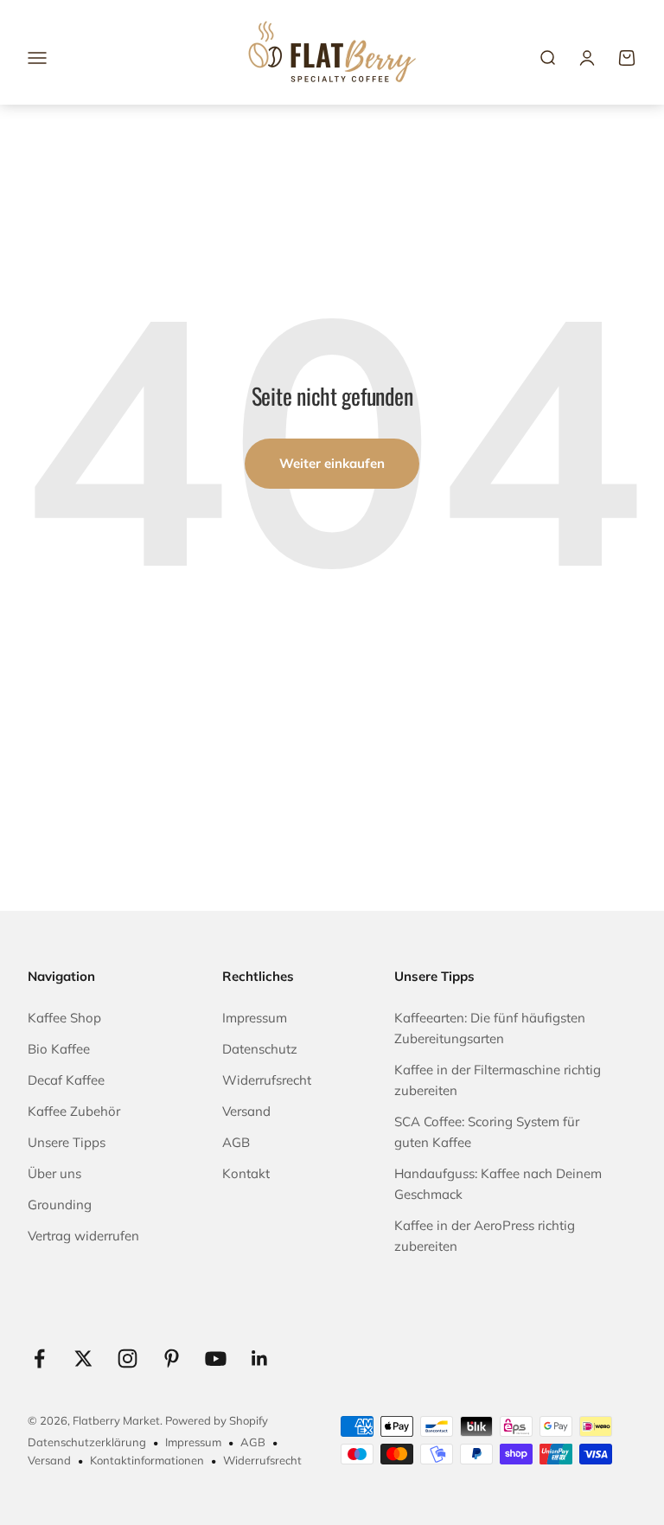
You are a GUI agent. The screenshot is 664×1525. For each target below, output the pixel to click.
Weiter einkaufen (332, 463)
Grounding (60, 1204)
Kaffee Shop (64, 1017)
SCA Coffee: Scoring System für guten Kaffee (486, 1131)
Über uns (54, 1173)
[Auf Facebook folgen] (39, 1358)
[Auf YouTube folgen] (215, 1358)
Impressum (254, 1017)
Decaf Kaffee (66, 1080)
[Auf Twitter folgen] (83, 1358)
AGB (236, 1142)
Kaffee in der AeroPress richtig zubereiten (484, 1235)
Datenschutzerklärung (87, 1442)
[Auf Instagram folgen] (127, 1358)
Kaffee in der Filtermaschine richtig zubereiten (497, 1080)
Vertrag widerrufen (83, 1235)
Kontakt (246, 1173)
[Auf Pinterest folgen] (171, 1358)
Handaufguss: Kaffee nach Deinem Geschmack (498, 1183)
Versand (246, 1111)
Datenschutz (259, 1049)
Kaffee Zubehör (74, 1111)
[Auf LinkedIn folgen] (259, 1358)
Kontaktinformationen (147, 1460)
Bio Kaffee (59, 1049)
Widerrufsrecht (266, 1080)
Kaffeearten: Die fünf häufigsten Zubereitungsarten (489, 1028)
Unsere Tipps (66, 1142)
